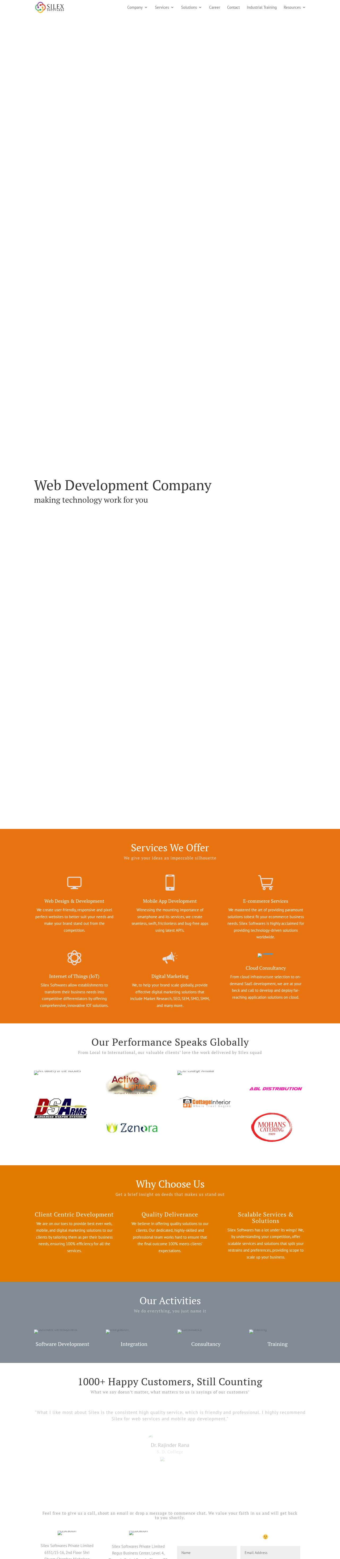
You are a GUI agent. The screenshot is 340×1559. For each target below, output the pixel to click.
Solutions (189, 7)
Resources (292, 7)
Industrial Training (262, 7)
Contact (233, 7)
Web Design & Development (74, 901)
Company (135, 7)
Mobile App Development (170, 901)
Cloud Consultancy (266, 968)
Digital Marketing (169, 976)
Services (162, 7)
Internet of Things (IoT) (74, 976)
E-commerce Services (265, 901)
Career (214, 7)
